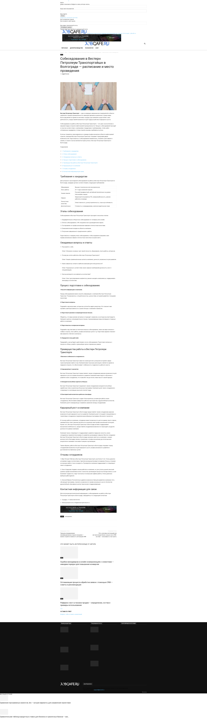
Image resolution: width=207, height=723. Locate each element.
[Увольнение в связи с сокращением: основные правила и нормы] (103, 663)
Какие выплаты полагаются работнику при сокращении (102, 653)
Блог (97, 48)
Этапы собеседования (69, 154)
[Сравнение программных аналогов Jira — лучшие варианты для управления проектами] (103, 698)
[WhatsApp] (74, 77)
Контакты (144, 692)
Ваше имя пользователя (67, 8)
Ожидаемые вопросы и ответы (72, 157)
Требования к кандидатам (70, 151)
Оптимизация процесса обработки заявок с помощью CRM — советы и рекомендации (73, 656)
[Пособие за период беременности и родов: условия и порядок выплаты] (103, 629)
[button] (145, 44)
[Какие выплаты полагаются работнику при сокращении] (103, 647)
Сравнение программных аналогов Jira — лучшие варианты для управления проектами (35, 703)
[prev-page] (60, 608)
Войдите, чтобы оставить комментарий (71, 614)
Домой (61, 52)
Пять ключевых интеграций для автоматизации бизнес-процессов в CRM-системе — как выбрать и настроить (105, 535)
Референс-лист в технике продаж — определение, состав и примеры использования (72, 674)
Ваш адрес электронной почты (69, 25)
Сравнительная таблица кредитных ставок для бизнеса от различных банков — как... (34, 717)
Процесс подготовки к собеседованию (74, 160)
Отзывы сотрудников (69, 168)
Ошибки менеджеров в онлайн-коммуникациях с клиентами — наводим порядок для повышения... (73, 637)
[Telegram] (78, 77)
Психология (89, 48)
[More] (86, 77)
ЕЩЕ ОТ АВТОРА (90, 544)
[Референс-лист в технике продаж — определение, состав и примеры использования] (88, 593)
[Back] (68, 1)
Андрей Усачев (65, 73)
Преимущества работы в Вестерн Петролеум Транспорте (80, 163)
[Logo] (72, 45)
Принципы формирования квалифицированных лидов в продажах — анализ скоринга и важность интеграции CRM (73, 535)
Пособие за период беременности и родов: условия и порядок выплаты (103, 636)
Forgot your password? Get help (68, 17)
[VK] (82, 77)
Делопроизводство (76, 48)
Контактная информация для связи (73, 171)
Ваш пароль (63, 14)
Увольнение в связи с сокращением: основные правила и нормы (100, 670)
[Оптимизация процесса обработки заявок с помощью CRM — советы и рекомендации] (88, 573)
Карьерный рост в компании (71, 165)
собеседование (68, 516)
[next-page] (62, 608)
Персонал (64, 48)
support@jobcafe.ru (99, 689)
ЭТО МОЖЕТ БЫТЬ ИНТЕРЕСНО (72, 544)
